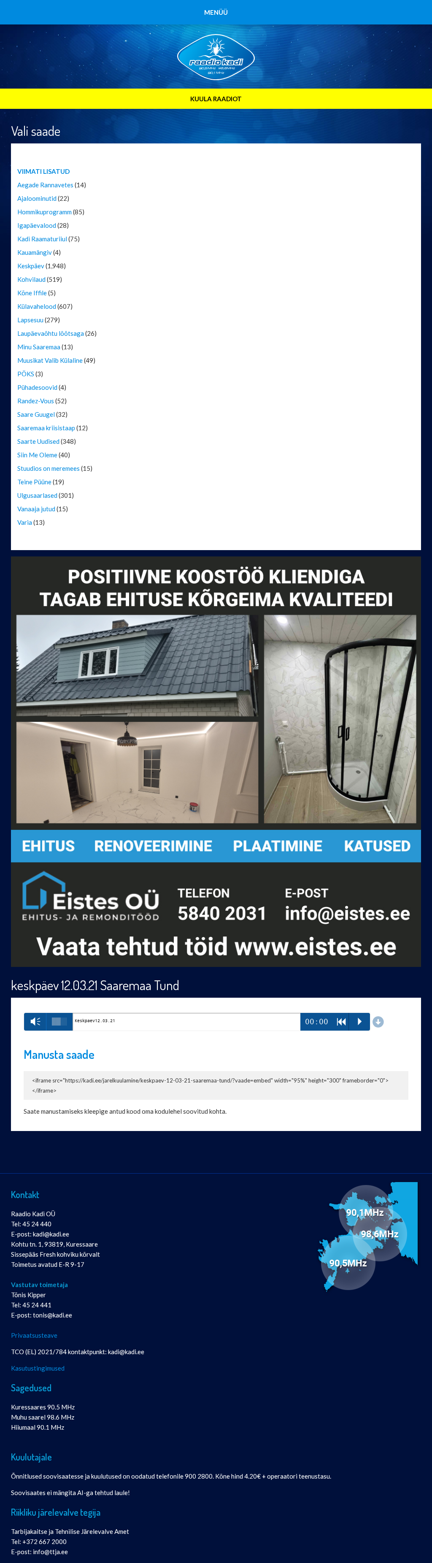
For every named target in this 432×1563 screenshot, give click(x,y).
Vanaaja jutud (36, 509)
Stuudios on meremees (48, 468)
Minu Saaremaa (38, 347)
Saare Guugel (36, 414)
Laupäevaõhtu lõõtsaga (50, 333)
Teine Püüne (34, 482)
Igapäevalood (36, 225)
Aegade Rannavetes (45, 185)
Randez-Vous (35, 401)
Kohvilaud (31, 279)
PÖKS (25, 374)
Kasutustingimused (38, 1368)
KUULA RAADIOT (216, 99)
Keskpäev (30, 266)
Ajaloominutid (37, 198)
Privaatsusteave (34, 1335)
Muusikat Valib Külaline (50, 360)
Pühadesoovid (37, 387)
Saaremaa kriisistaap (46, 428)
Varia (24, 522)
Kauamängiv (34, 252)
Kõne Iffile (32, 293)
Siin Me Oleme (37, 455)
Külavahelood (36, 306)
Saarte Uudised (38, 441)
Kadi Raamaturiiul (42, 239)
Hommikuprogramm (44, 212)
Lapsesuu (30, 320)
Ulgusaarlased (37, 495)
